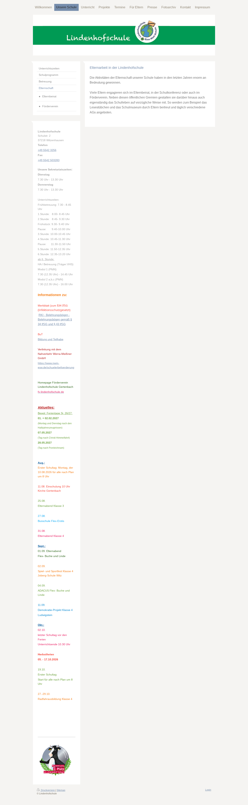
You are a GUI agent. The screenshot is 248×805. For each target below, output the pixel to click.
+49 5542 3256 (47, 150)
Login (208, 790)
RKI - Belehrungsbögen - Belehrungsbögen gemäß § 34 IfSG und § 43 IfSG (55, 320)
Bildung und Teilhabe (50, 339)
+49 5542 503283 (48, 160)
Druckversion (47, 790)
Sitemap (61, 790)
